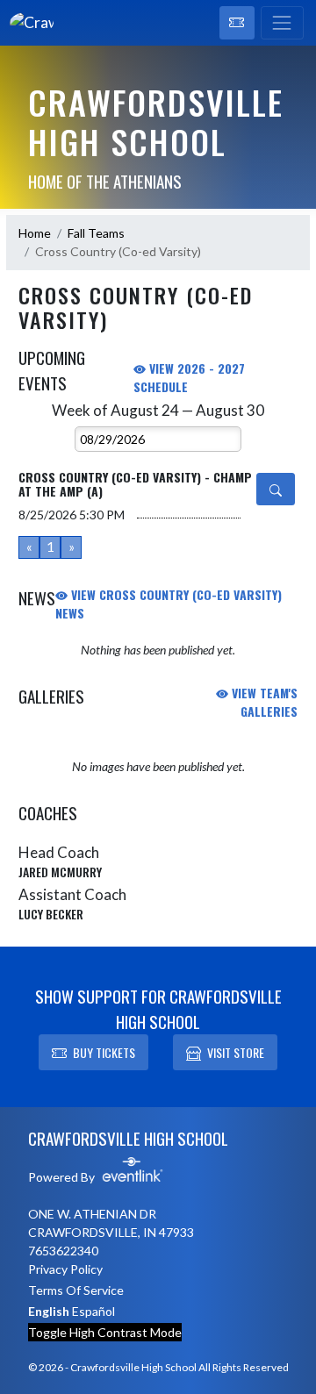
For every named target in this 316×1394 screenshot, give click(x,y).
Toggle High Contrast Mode (105, 1332)
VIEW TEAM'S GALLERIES (263, 701)
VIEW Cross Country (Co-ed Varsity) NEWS (168, 603)
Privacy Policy (65, 1269)
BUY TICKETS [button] (104, 1052)
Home (34, 232)
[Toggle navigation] (282, 22)
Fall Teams (96, 232)
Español (93, 1311)
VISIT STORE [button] (235, 1052)
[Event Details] (275, 489)
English (48, 1311)
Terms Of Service (76, 1290)
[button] (237, 22)
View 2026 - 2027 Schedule (189, 377)
